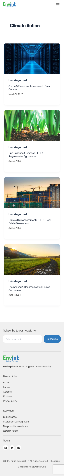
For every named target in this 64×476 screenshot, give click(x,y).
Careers (7, 391)
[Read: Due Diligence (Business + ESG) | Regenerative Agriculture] (32, 125)
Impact (6, 387)
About (6, 382)
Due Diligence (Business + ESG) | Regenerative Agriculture (26, 154)
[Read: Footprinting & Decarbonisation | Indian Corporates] (32, 259)
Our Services (10, 416)
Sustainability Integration (16, 421)
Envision (7, 396)
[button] (58, 5)
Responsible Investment (16, 426)
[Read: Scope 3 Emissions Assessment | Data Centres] (32, 58)
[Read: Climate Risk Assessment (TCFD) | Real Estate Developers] (32, 192)
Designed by (32, 466)
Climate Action (10, 430)
